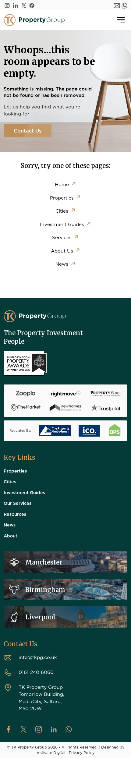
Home (62, 184)
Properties (62, 197)
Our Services (17, 503)
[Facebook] (32, 5)
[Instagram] (7, 5)
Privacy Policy (81, 752)
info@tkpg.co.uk (38, 657)
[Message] (117, 5)
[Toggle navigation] (121, 20)
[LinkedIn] (15, 5)
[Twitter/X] (23, 5)
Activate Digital (51, 752)
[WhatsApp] (124, 5)
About (10, 535)
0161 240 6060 (36, 672)
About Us (62, 250)
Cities (61, 210)
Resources (15, 514)
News (61, 263)
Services (62, 237)
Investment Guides (62, 224)
